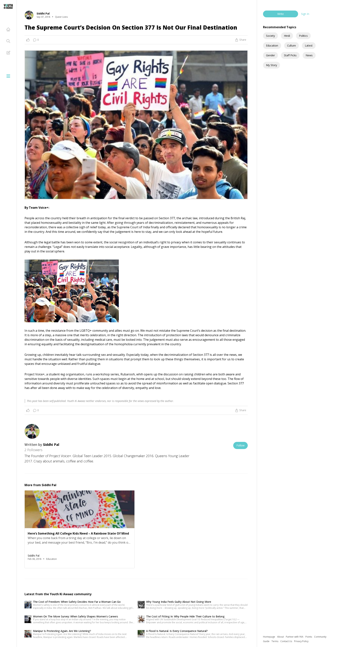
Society (270, 35)
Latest (309, 45)
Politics (303, 35)
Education (272, 45)
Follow (240, 445)
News (309, 55)
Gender (270, 55)
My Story (271, 65)
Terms (275, 641)
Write (280, 14)
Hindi (287, 35)
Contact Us (286, 641)
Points (309, 636)
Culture (291, 45)
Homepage (269, 636)
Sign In (305, 14)
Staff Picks (290, 55)
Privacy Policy (301, 641)
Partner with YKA (295, 636)
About (280, 636)
